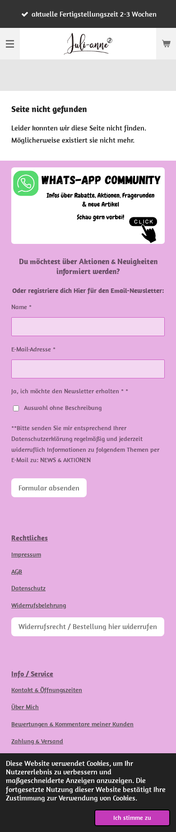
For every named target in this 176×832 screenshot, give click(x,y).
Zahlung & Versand (37, 741)
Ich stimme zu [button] (132, 818)
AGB (16, 571)
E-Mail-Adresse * (33, 349)
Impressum (26, 554)
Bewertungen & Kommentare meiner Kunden (72, 724)
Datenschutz (28, 588)
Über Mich (25, 707)
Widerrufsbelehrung (38, 605)
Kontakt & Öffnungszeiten (46, 690)
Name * (21, 307)
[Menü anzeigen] (10, 43)
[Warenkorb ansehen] (166, 43)
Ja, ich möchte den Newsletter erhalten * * (69, 391)
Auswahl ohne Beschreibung (63, 408)
